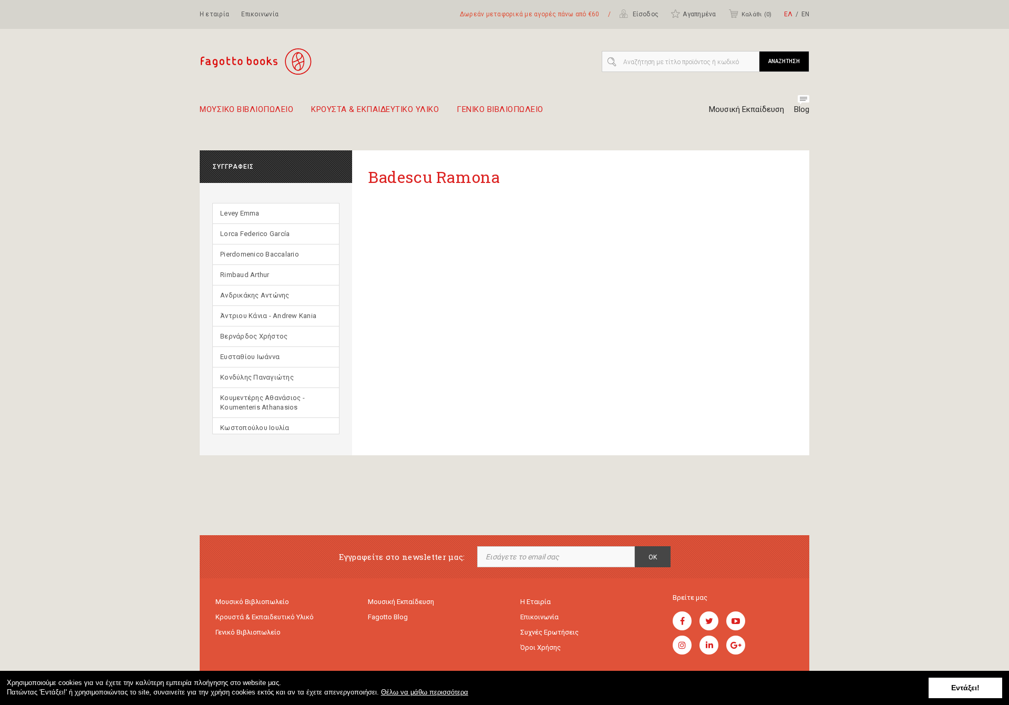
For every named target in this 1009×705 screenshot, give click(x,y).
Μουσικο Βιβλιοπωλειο (246, 110)
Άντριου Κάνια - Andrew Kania (268, 316)
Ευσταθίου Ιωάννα (250, 357)
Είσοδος (644, 14)
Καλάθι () (756, 14)
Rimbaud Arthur (245, 275)
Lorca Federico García (255, 234)
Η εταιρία (214, 14)
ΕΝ (805, 14)
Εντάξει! (965, 687)
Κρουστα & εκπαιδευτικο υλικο (375, 110)
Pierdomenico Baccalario (259, 254)
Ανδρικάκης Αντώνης (255, 295)
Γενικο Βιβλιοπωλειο (500, 110)
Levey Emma (240, 213)
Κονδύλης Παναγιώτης (257, 377)
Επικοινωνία (260, 14)
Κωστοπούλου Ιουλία (255, 428)
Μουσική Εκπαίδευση (746, 109)
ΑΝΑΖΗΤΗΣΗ (784, 61)
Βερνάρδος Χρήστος (253, 336)
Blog (801, 109)
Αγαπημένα (699, 14)
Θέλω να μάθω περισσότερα (424, 692)
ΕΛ (788, 14)
